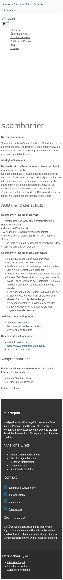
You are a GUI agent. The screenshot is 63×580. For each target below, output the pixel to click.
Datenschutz (19, 4)
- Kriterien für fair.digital (22, 462)
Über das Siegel (16, 562)
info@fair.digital (17, 495)
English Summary (34, 4)
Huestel (17, 388)
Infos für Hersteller (17, 566)
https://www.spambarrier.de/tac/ (24, 326)
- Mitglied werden (19, 465)
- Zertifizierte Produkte (21, 469)
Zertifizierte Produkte (21, 41)
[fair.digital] (8, 19)
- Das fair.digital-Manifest (23, 458)
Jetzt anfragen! (9, 10)
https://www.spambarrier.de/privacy (26, 346)
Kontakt (14, 48)
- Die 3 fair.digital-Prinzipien (25, 454)
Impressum (7, 4)
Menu (5, 24)
